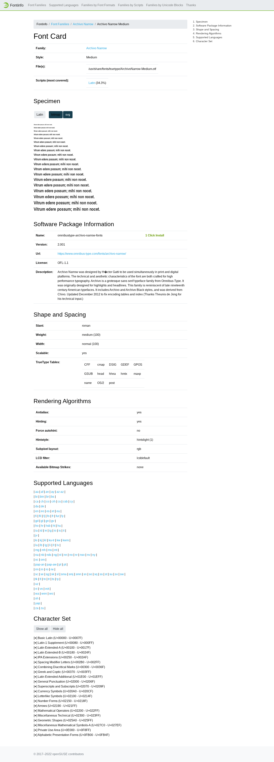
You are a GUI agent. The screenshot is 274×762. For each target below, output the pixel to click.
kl (45, 540)
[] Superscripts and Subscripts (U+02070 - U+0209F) (69, 686)
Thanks (191, 5)
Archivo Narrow (83, 24)
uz (36, 583)
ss (101, 574)
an (47, 491)
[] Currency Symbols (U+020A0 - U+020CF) (63, 691)
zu (42, 608)
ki (36, 540)
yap (37, 603)
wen (44, 593)
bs (52, 496)
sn (85, 574)
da (37, 506)
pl (60, 564)
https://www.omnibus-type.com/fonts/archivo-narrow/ (92, 253)
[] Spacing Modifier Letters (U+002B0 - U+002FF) (67, 662)
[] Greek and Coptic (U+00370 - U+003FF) (62, 671)
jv (36, 535)
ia (36, 530)
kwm (66, 540)
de (42, 506)
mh (44, 550)
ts (53, 579)
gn (47, 520)
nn (65, 554)
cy (71, 501)
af (42, 491)
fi (36, 516)
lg (46, 545)
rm (37, 569)
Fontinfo (16, 5)
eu (58, 511)
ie (46, 530)
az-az (60, 491)
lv (58, 545)
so (90, 574)
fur (57, 516)
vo (41, 588)
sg (47, 574)
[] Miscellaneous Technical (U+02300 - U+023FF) (67, 715)
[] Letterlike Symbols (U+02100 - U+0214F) (63, 696)
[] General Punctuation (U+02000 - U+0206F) (64, 681)
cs (59, 501)
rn (42, 569)
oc (36, 559)
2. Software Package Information (212, 25)
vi (36, 588)
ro (47, 569)
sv (116, 574)
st (106, 574)
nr (76, 554)
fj (44, 516)
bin (42, 496)
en (37, 511)
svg (67, 114)
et (53, 511)
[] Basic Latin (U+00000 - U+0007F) (58, 638)
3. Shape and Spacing (206, 29)
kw (58, 540)
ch (42, 501)
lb (41, 545)
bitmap (55, 114)
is (60, 530)
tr (49, 579)
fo (48, 516)
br (47, 496)
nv (88, 554)
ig (50, 530)
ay (52, 491)
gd (37, 520)
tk (36, 579)
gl (42, 520)
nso (82, 554)
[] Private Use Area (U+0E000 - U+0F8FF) (62, 730)
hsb (48, 525)
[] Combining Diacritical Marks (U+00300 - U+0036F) (69, 667)
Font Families (37, 5)
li (50, 545)
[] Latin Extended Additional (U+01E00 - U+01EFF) (68, 676)
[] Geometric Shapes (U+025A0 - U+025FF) (63, 720)
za (36, 608)
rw (52, 569)
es (48, 511)
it (63, 530)
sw (122, 574)
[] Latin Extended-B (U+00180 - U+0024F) (62, 652)
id (41, 530)
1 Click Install (154, 235)
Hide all (58, 628)
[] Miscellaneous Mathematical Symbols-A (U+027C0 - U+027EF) (77, 725)
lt (53, 545)
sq (95, 574)
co (47, 501)
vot (47, 588)
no (71, 554)
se (42, 574)
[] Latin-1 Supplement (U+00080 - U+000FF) (64, 642)
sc (36, 574)
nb (42, 554)
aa (37, 491)
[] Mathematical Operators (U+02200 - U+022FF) (66, 710)
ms (50, 550)
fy (62, 516)
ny (93, 554)
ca (36, 501)
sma (64, 574)
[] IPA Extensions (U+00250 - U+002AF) (61, 657)
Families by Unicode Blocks (164, 5)
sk (52, 574)
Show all (42, 628)
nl (60, 554)
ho (37, 525)
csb (65, 501)
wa (37, 593)
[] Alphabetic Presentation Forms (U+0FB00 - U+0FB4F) (71, 734)
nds (48, 554)
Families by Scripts (130, 5)
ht (54, 525)
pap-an (40, 564)
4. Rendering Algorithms (207, 33)
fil (40, 516)
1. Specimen (200, 21)
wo (51, 593)
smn (78, 574)
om (43, 559)
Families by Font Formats (98, 5)
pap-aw (52, 564)
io (55, 530)
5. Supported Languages (207, 37)
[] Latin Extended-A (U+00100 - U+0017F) (62, 647)
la (36, 545)
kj (41, 540)
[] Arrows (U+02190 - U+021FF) (55, 705)
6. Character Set (202, 41)
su (111, 574)
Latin (92, 82)
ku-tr (51, 540)
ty (57, 579)
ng (55, 554)
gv (52, 520)
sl (57, 574)
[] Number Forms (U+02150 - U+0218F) (60, 701)
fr (52, 516)
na (37, 554)
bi (36, 496)
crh (53, 501)
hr (42, 525)
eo (42, 511)
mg (37, 550)
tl (40, 579)
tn (44, 579)
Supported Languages (63, 5)
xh (36, 598)
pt (65, 564)
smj (71, 574)
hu (59, 525)
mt (55, 550)
